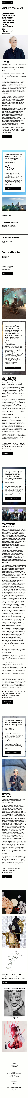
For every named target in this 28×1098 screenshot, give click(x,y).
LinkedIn (14, 1083)
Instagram (14, 1081)
